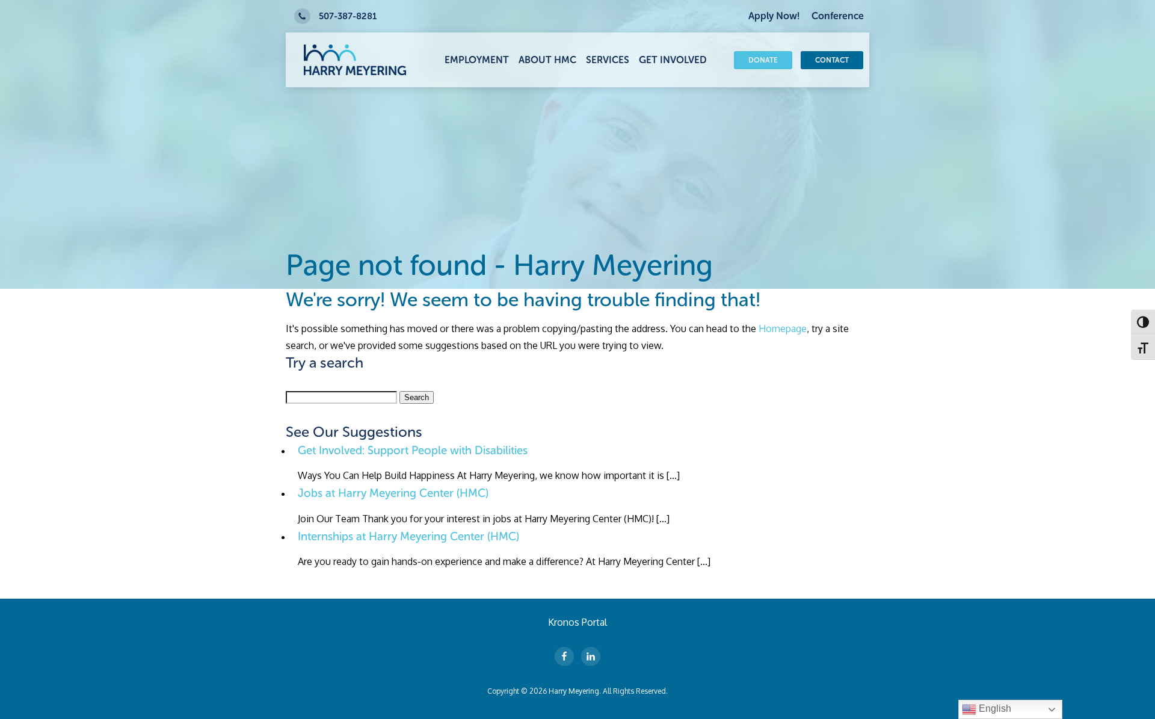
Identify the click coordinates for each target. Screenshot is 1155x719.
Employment (477, 60)
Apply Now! (773, 16)
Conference (838, 16)
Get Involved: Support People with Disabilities (413, 450)
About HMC (547, 60)
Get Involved (673, 60)
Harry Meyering (574, 691)
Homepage (783, 328)
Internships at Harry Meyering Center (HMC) (408, 536)
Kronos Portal (577, 622)
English (993, 708)
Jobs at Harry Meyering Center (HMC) (393, 493)
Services (607, 60)
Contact (832, 60)
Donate (763, 60)
